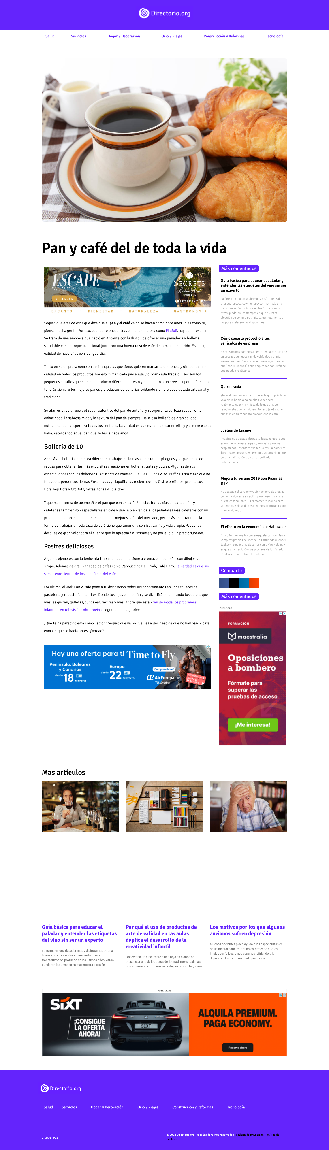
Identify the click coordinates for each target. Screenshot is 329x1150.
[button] (224, 583)
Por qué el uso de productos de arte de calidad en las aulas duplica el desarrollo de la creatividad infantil (161, 937)
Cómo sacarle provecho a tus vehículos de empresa (245, 341)
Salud (50, 36)
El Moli (171, 330)
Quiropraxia (231, 386)
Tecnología (275, 36)
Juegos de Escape (236, 430)
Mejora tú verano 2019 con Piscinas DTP (251, 481)
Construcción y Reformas (224, 36)
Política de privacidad (250, 1135)
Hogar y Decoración (123, 36)
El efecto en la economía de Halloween (254, 526)
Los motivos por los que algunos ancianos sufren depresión (247, 930)
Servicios (78, 36)
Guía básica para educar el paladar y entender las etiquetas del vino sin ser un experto (253, 285)
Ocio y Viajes (171, 36)
